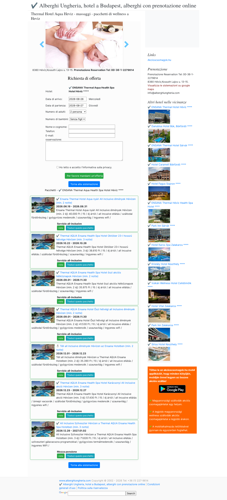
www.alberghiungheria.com (75, 480)
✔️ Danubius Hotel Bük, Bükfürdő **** (170, 126)
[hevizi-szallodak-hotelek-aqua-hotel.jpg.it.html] (43, 44)
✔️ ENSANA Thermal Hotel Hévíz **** (170, 107)
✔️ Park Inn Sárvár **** (161, 225)
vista (60, 228)
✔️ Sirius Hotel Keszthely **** (165, 344)
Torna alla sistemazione (84, 184)
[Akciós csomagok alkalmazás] (172, 388)
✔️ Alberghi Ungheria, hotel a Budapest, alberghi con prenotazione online (113, 5)
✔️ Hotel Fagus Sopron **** (164, 183)
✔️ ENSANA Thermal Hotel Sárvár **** (170, 145)
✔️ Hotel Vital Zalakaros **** (165, 306)
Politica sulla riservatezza (93, 487)
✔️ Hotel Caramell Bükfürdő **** (167, 164)
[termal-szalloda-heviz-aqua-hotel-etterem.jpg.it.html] (125, 44)
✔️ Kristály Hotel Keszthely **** (166, 264)
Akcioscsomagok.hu (159, 59)
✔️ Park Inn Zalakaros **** (163, 325)
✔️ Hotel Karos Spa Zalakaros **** (168, 244)
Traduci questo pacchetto (80, 228)
